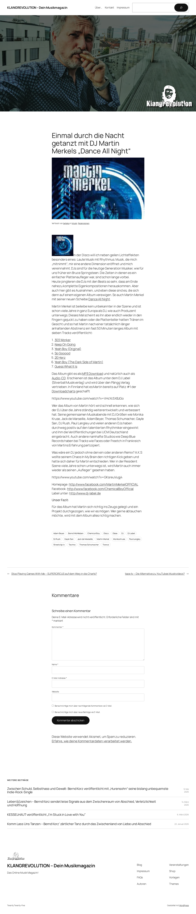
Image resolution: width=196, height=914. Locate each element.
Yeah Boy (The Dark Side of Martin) (79, 362)
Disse (115, 533)
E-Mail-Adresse (59, 678)
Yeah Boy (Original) (68, 349)
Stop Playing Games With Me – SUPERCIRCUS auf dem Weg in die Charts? (54, 573)
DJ (122, 533)
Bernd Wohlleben (75, 533)
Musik (74, 223)
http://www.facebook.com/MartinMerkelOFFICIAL (103, 484)
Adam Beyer (58, 533)
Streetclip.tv (59, 544)
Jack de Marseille (85, 539)
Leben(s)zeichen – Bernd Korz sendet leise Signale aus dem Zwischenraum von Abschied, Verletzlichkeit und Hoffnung (81, 803)
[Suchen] (181, 8)
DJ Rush (56, 539)
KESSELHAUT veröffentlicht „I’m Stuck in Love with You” (46, 814)
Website (55, 691)
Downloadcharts (63, 391)
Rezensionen (83, 223)
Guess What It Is (66, 366)
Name (55, 664)
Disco (106, 533)
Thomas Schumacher (89, 544)
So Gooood (62, 353)
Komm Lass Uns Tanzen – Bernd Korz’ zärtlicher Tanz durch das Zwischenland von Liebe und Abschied (79, 824)
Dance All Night (99, 299)
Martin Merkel (103, 539)
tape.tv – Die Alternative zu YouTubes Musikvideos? (155, 573)
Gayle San (68, 539)
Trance (106, 544)
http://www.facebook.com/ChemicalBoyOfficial (100, 489)
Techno (72, 544)
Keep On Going (65, 344)
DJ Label (131, 533)
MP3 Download (92, 373)
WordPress (184, 905)
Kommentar (57, 627)
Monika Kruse (119, 539)
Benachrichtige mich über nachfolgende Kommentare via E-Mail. (83, 705)
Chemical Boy (93, 533)
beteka (66, 223)
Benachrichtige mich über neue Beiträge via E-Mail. (77, 712)
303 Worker (63, 340)
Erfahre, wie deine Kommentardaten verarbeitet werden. (92, 741)
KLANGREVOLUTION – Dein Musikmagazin (37, 7)
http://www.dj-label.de (85, 493)
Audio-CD (59, 378)
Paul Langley (134, 539)
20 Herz (60, 357)
